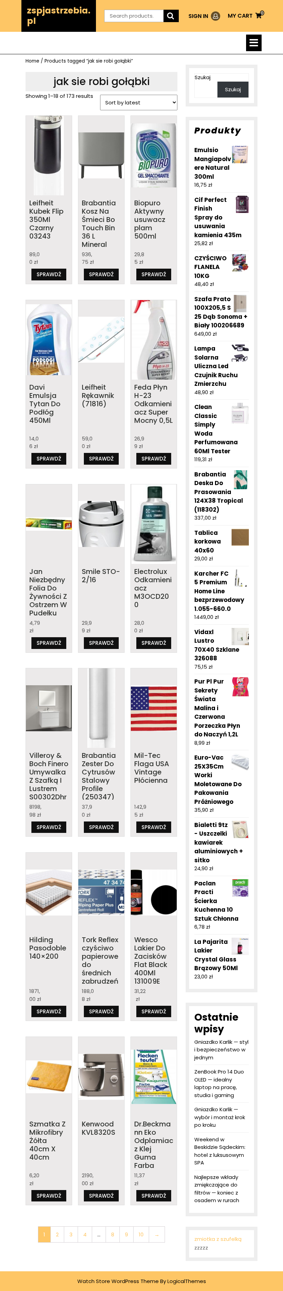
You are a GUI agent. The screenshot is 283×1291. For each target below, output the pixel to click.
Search (171, 16)
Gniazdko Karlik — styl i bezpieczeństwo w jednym (221, 1049)
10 (141, 1234)
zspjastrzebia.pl (58, 15)
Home (32, 61)
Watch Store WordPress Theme (118, 1281)
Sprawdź (49, 274)
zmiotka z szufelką (218, 1239)
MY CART (245, 16)
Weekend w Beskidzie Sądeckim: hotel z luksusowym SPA (219, 1151)
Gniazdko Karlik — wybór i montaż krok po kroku (219, 1117)
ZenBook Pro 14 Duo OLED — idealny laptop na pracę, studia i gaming (219, 1083)
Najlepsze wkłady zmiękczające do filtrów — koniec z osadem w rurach (216, 1188)
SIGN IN (204, 16)
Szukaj (203, 77)
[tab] (254, 43)
